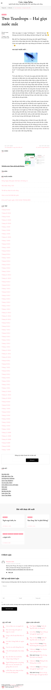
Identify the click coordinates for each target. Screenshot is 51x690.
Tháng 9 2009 (6, 443)
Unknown (33, 649)
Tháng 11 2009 (6, 436)
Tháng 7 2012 (6, 330)
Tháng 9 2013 (6, 282)
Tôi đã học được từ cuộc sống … (11, 190)
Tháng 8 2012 (6, 326)
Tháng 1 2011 (6, 388)
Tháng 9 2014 (6, 251)
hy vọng (5, 533)
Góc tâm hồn (26, 2)
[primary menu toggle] (1, 3)
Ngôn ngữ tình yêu (9, 520)
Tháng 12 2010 (6, 391)
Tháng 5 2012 (6, 336)
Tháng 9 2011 (6, 360)
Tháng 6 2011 (6, 371)
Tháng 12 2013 (6, 275)
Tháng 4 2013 (6, 299)
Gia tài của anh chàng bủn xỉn (15, 647)
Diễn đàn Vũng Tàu (7, 476)
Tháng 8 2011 (6, 364)
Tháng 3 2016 (6, 230)
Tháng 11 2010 (6, 395)
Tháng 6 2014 (6, 261)
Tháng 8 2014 (6, 254)
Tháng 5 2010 (6, 415)
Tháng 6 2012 (6, 333)
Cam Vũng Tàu (6, 493)
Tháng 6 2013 (6, 292)
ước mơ (21, 533)
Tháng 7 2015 (6, 240)
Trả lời (10, 572)
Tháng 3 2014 (6, 268)
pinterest (4, 489)
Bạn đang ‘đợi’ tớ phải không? (38, 520)
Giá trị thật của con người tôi (14, 626)
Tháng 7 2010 (6, 408)
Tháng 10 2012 (6, 319)
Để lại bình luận (6, 38)
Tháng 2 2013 (6, 306)
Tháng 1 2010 (6, 429)
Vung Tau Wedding (7, 480)
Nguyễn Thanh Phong (5, 33)
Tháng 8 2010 (6, 405)
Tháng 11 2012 (6, 316)
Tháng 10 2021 (6, 213)
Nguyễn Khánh (34, 643)
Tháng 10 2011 (6, 357)
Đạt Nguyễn (33, 626)
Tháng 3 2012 (6, 340)
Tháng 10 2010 (6, 398)
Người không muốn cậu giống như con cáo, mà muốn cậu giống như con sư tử (15, 664)
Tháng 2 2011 (6, 384)
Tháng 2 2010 (6, 426)
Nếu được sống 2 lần (8, 186)
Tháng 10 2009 (6, 439)
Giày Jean (4, 487)
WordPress (16, 687)
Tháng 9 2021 (6, 217)
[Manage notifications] (3, 687)
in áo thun (33, 632)
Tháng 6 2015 (6, 244)
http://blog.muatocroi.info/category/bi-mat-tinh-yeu (19, 569)
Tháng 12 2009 (6, 432)
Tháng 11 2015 (6, 237)
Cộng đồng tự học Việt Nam (10, 485)
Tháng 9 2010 (6, 402)
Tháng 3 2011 (6, 381)
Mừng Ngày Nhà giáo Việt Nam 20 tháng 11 (15, 181)
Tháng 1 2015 (6, 247)
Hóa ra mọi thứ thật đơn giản (10, 195)
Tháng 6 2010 (6, 412)
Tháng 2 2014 (6, 271)
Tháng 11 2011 (6, 354)
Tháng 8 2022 (6, 210)
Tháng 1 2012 (6, 347)
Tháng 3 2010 (6, 422)
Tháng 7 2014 (6, 258)
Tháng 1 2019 (6, 227)
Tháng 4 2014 (6, 264)
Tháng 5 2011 (6, 374)
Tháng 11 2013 (6, 278)
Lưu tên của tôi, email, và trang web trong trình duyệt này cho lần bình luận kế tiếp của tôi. (25, 604)
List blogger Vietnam (8, 478)
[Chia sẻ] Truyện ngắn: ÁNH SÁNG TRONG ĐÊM (16, 200)
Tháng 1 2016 (6, 234)
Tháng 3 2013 (6, 302)
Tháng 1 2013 (6, 309)
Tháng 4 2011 (6, 378)
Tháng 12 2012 (6, 312)
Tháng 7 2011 (6, 367)
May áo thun (33, 638)
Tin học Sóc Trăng (7, 483)
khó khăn (10, 533)
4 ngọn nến (6, 537)
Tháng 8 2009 (6, 446)
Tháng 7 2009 (6, 450)
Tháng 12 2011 (6, 350)
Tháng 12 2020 (6, 220)
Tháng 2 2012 (6, 343)
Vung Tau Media (6, 495)
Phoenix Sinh (10, 562)
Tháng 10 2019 (6, 223)
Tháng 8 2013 (6, 285)
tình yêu (4, 14)
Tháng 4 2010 (6, 419)
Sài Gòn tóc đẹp (6, 491)
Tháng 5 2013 (6, 295)
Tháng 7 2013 (6, 288)
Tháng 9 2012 (6, 323)
